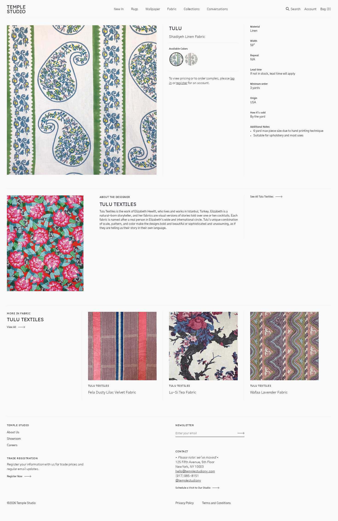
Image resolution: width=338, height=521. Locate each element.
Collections (192, 9)
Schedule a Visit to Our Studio (192, 488)
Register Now (14, 476)
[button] (176, 59)
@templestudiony (188, 480)
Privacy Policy (184, 503)
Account (310, 9)
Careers (12, 445)
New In (118, 9)
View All (11, 327)
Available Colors (178, 49)
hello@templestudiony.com (195, 471)
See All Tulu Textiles (261, 196)
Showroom (14, 438)
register (181, 83)
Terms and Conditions (216, 503)
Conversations (217, 9)
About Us (13, 432)
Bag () (325, 9)
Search (295, 9)
